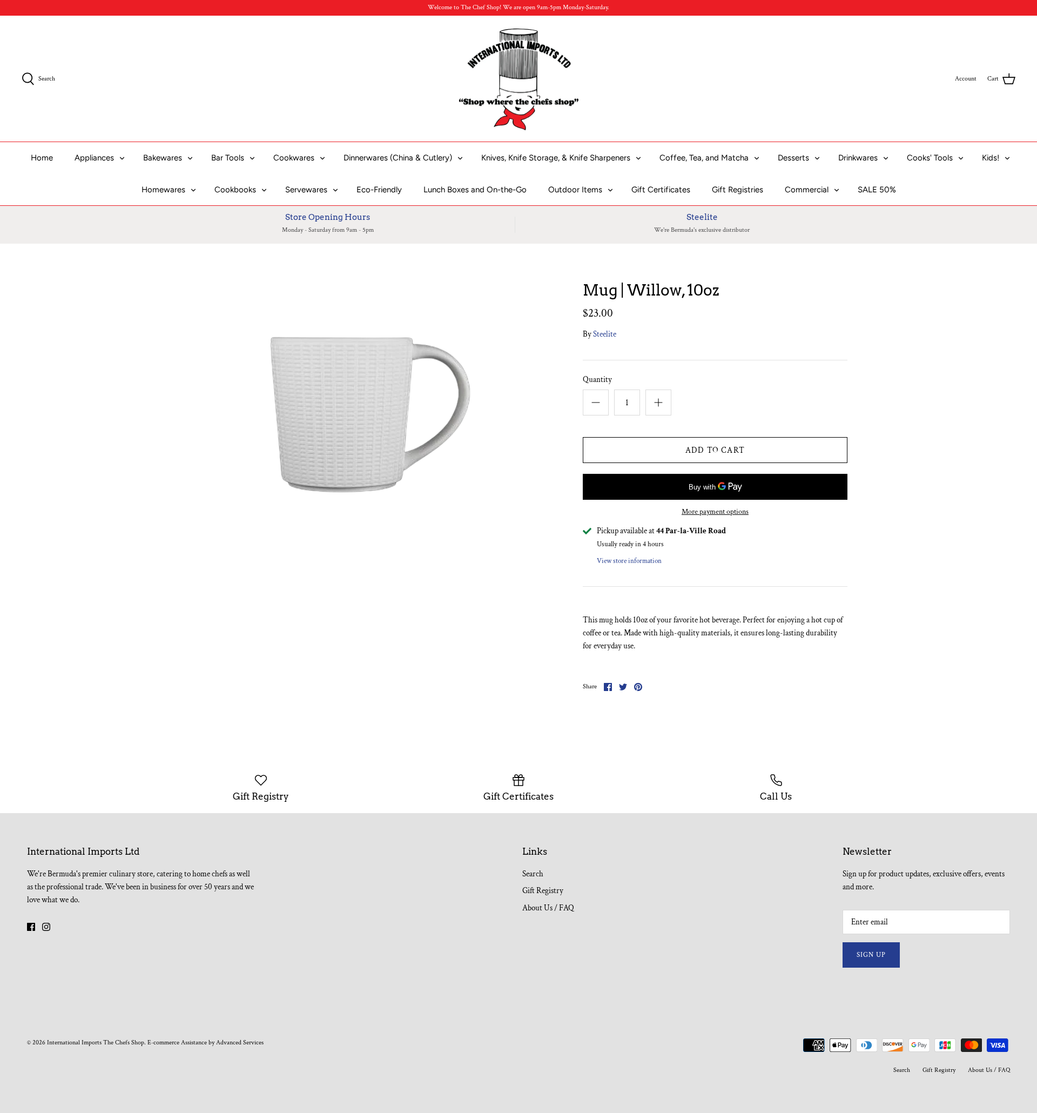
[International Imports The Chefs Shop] (519, 78)
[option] (360, 405)
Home (42, 158)
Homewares (163, 190)
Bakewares (162, 158)
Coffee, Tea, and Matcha (704, 158)
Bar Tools (227, 158)
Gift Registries (737, 190)
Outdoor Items (575, 190)
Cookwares (293, 158)
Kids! (990, 158)
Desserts (793, 158)
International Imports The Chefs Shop (95, 1042)
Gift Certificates (660, 190)
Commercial (807, 190)
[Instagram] (46, 927)
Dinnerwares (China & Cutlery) (398, 158)
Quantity (597, 379)
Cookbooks (235, 190)
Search (532, 874)
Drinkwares (858, 158)
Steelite (604, 334)
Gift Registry (542, 891)
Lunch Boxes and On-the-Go (475, 190)
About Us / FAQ (548, 908)
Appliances (94, 158)
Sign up (871, 955)
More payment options (715, 512)
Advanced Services (240, 1042)
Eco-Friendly (379, 190)
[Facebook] (31, 927)
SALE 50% (877, 190)
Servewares (306, 190)
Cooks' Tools (930, 158)
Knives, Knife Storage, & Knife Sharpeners (555, 158)
